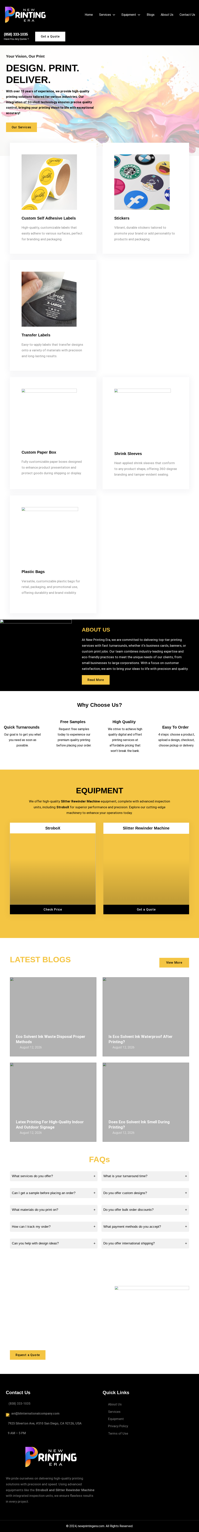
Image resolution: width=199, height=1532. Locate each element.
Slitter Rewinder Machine (146, 828)
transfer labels (36, 335)
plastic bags (33, 572)
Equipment (99, 790)
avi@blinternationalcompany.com (35, 1413)
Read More (95, 680)
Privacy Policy (118, 1426)
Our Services (21, 127)
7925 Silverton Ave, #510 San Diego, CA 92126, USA (45, 1423)
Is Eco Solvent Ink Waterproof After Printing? (141, 1039)
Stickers (121, 218)
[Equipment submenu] (139, 14)
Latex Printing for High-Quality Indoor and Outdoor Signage (50, 1125)
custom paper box (39, 452)
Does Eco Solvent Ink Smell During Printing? (139, 1125)
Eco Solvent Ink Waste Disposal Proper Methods (50, 1039)
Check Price (53, 909)
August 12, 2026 (31, 1047)
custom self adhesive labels (49, 218)
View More (174, 962)
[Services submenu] (114, 14)
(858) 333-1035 (16, 34)
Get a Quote (50, 36)
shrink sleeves (128, 453)
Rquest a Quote (28, 1355)
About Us (115, 1404)
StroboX (52, 828)
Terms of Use (118, 1433)
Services (114, 1412)
